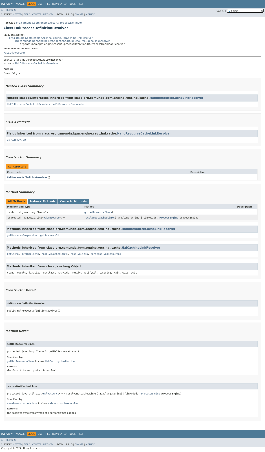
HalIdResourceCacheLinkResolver (36, 63)
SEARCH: (221, 11)
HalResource (51, 217)
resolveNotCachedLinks (99, 217)
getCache (13, 253)
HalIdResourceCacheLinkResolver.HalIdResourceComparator (46, 104)
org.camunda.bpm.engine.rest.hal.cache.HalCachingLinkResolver (51, 37)
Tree (47, 4)
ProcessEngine (168, 217)
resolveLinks (79, 253)
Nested (17, 14)
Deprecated (59, 4)
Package (20, 4)
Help (80, 4)
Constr (36, 14)
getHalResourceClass (98, 212)
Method (48, 14)
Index (72, 4)
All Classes (8, 10)
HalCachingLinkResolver (141, 247)
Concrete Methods (73, 201)
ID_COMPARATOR (16, 139)
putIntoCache (30, 253)
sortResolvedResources (106, 253)
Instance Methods (42, 201)
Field (27, 14)
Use (40, 4)
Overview (7, 4)
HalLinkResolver (14, 52)
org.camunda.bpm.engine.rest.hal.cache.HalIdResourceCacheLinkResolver (62, 40)
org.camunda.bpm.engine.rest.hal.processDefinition (49, 22)
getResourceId (49, 235)
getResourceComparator (22, 235)
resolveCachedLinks (55, 253)
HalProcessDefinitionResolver (27, 177)
